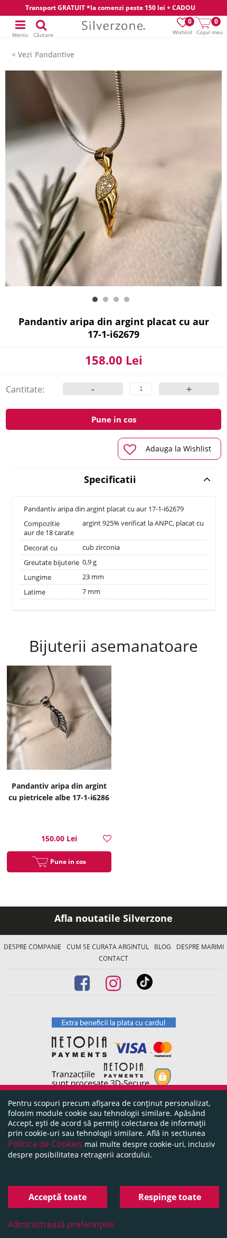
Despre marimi (200, 946)
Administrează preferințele (61, 1224)
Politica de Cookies (45, 1144)
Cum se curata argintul (108, 946)
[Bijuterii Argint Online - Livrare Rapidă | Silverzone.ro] (113, 27)
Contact (113, 958)
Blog (162, 946)
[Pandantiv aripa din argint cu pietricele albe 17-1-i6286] (59, 719)
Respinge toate (169, 1197)
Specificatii (110, 479)
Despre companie (32, 946)
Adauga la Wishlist (178, 449)
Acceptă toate (58, 1197)
